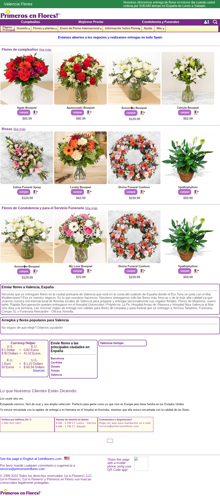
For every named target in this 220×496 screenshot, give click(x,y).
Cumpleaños (30, 22)
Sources (39, 370)
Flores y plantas (44, 28)
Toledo (55, 370)
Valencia (56, 374)
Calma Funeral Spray (27, 187)
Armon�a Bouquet (134, 108)
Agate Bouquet (27, 107)
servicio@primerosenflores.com (119, 426)
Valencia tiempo (112, 343)
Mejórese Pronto (90, 22)
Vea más (45, 49)
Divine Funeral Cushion (134, 187)
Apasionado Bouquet (81, 107)
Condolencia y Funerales (160, 22)
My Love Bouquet (80, 266)
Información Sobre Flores (122, 28)
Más (159, 28)
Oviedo (55, 366)
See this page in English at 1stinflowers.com (32, 459)
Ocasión (22, 28)
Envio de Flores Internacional (79, 28)
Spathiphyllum (188, 187)
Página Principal (8, 29)
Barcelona (57, 358)
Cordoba (56, 362)
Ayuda (148, 28)
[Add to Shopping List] (34, 112)
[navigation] (110, 28)
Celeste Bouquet (188, 107)
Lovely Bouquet (80, 187)
